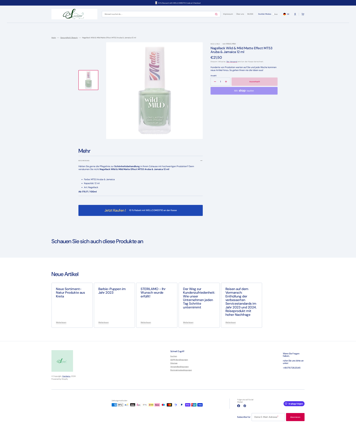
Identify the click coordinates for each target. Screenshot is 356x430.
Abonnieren (295, 417)
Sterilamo (66, 376)
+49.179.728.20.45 (292, 367)
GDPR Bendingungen (179, 359)
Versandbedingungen (179, 366)
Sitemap (173, 363)
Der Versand (232, 62)
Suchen (173, 356)
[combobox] (161, 14)
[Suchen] (216, 14)
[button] (295, 14)
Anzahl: (214, 76)
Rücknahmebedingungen (181, 370)
